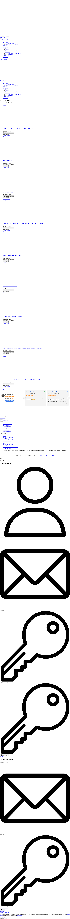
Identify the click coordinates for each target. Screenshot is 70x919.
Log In (3, 910)
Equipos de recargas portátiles (11, 50)
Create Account (5, 755)
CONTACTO (6, 55)
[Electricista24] (5, 69)
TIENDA (5, 48)
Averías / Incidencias (7, 424)
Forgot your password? (5, 912)
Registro (5, 80)
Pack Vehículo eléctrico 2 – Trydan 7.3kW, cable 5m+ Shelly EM (18, 128)
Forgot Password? (4, 908)
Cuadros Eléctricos (7, 441)
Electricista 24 (9, 394)
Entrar (1, 80)
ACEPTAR (2, 917)
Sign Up (2, 911)
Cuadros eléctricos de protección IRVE (13, 53)
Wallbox (7, 49)
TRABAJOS (5, 47)
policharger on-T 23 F (8, 192)
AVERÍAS (5, 45)
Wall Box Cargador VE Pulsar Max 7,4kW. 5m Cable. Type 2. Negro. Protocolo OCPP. (23, 223)
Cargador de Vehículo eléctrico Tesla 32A (12, 316)
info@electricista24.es (5, 39)
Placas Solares (6, 425)
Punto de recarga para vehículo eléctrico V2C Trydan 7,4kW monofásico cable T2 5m (22, 348)
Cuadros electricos (9, 54)
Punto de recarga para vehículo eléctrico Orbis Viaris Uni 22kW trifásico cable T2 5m (22, 379)
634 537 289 (2, 37)
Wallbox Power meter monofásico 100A (12, 255)
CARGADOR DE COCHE (11, 44)
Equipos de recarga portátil (8, 437)
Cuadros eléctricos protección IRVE (10, 439)
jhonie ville (54, 391)
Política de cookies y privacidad (47, 455)
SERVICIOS (5, 42)
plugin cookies (19, 915)
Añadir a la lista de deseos (8, 132)
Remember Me (5, 906)
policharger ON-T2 (7, 160)
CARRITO (5, 57)
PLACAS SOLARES (10, 43)
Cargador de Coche (7, 426)
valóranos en (9, 400)
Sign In (1, 756)
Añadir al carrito (6, 135)
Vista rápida (5, 134)
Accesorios (7, 52)
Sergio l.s (32, 391)
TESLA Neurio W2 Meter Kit (10, 286)
